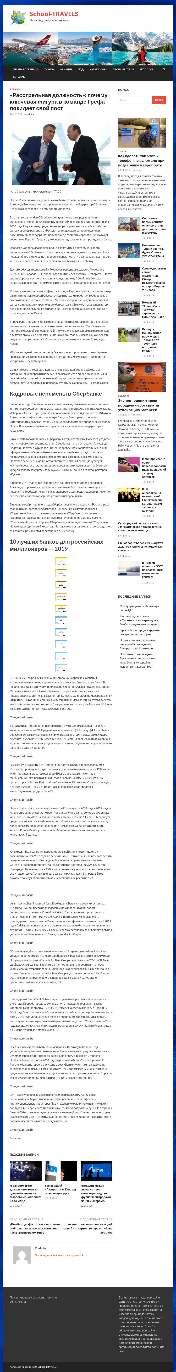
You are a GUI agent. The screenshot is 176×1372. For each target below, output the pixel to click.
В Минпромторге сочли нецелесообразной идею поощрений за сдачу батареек (155, 467)
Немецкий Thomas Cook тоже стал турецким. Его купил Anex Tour (153, 309)
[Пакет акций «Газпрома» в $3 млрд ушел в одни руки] (61, 1181)
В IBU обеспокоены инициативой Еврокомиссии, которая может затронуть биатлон (152, 500)
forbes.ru (15, 1138)
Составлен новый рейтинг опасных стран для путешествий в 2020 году (154, 225)
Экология (146, 69)
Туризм (49, 69)
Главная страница (25, 69)
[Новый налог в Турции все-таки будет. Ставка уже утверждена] (129, 257)
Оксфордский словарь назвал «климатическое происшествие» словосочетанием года (140, 527)
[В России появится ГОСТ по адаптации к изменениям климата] (129, 574)
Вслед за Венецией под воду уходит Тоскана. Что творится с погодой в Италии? (151, 340)
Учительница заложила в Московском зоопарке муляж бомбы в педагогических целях (139, 620)
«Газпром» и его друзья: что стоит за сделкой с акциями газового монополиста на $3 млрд (25, 1193)
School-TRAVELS (54, 14)
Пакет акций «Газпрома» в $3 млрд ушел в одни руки (60, 1189)
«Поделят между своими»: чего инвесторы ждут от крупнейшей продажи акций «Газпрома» (96, 1193)
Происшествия (123, 69)
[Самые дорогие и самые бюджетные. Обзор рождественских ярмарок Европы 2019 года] (129, 280)
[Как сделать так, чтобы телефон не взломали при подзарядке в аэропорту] (142, 148)
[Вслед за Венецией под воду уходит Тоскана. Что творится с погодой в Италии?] (129, 341)
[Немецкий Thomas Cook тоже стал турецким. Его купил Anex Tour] (129, 314)
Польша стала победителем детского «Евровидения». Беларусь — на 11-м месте (137, 644)
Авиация (66, 69)
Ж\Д (81, 69)
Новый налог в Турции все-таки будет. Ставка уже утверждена (153, 250)
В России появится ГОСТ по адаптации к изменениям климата (152, 569)
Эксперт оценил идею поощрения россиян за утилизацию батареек (138, 405)
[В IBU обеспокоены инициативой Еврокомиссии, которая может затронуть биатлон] (129, 501)
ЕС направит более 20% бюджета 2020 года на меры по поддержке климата (140, 546)
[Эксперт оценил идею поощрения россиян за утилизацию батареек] (142, 392)
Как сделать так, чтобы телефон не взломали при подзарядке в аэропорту (141, 160)
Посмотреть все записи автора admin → (61, 1255)
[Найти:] (142, 100)
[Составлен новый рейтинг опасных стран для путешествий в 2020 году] (129, 230)
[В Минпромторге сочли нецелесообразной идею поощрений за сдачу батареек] (129, 471)
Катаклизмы (98, 69)
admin (30, 114)
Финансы (19, 77)
